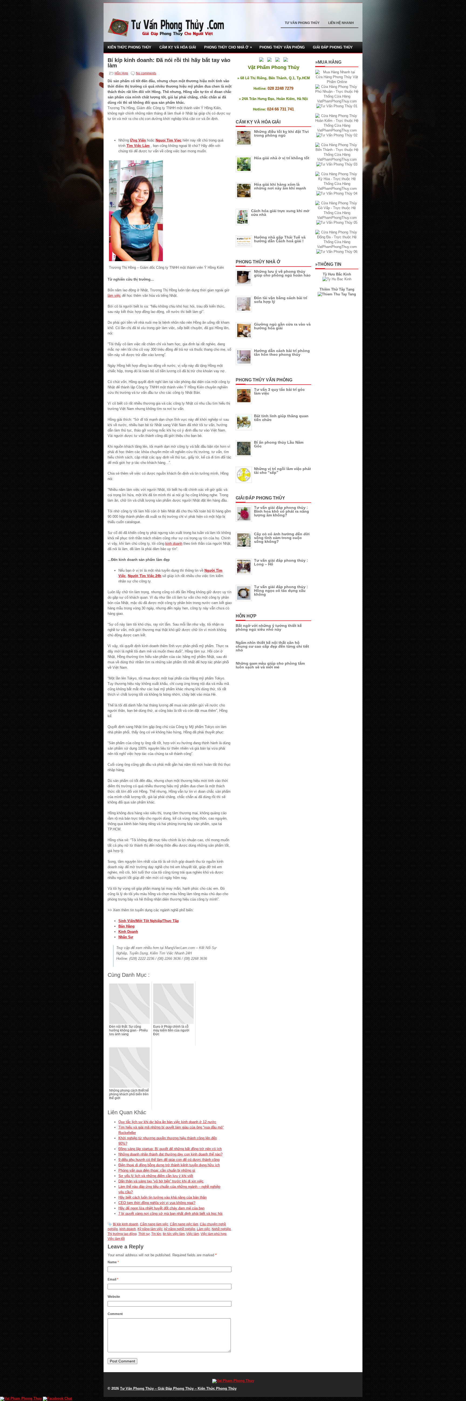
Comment (115, 1314)
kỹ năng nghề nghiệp (179, 1229)
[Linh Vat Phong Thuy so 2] (337, 294)
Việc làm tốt (116, 1239)
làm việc (114, 296)
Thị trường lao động (122, 1234)
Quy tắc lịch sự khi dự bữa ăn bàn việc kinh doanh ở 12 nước (167, 1122)
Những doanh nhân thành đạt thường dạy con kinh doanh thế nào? (170, 1154)
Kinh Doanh (128, 932)
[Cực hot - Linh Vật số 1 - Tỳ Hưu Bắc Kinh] (337, 279)
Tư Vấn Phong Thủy (302, 23)
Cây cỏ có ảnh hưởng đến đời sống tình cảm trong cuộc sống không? (282, 538)
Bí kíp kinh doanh (125, 1224)
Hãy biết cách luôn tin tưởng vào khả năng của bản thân (162, 1197)
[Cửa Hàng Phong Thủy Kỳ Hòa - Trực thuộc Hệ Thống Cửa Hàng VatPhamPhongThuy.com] (336, 189)
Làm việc (203, 1229)
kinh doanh (173, 543)
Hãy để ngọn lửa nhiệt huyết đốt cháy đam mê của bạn (161, 1208)
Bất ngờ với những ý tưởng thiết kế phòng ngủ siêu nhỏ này (269, 627)
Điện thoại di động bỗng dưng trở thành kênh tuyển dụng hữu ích (169, 1165)
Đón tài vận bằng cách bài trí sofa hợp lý (280, 300)
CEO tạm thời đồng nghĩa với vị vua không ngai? (156, 1203)
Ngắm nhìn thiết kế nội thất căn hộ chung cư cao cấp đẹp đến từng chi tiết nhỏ (272, 646)
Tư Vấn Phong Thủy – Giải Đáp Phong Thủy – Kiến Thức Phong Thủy (178, 1388)
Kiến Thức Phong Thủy (129, 47)
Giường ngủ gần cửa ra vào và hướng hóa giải (282, 326)
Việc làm (192, 1234)
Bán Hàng (126, 926)
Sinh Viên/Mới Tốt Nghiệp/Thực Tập (148, 921)
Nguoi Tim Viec (168, 140)
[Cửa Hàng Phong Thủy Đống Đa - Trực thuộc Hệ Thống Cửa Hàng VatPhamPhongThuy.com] (336, 247)
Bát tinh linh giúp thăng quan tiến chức (281, 418)
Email (113, 1279)
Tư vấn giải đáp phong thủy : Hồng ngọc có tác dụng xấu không (281, 590)
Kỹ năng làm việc (150, 1229)
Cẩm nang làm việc (154, 1224)
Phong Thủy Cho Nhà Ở (228, 47)
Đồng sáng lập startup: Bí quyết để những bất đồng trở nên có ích (170, 1149)
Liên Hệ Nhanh (341, 23)
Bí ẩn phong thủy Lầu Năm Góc (278, 444)
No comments (146, 73)
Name (113, 1262)
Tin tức (156, 1234)
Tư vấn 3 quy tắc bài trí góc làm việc (279, 391)
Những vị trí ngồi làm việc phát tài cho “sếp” (282, 471)
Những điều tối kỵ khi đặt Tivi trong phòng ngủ (281, 133)
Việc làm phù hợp (214, 1234)
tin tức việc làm (174, 1234)
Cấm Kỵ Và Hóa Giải (177, 47)
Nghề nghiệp (221, 1229)
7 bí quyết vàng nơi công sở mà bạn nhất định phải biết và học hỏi (170, 1214)
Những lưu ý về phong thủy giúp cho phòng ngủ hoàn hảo (282, 273)
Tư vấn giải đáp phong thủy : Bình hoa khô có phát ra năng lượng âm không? (281, 511)
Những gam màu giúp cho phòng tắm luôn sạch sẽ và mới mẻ (270, 665)
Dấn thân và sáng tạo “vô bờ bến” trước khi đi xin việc (161, 1181)
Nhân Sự (125, 937)
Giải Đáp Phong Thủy (333, 47)
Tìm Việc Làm (138, 146)
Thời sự (144, 1234)
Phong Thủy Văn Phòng (282, 47)
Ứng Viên (138, 140)
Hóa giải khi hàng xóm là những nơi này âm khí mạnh (280, 186)
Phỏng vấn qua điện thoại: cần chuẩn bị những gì (156, 1170)
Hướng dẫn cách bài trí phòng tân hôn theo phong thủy (282, 352)
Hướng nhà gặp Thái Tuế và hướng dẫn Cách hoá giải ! (280, 239)
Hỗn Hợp (121, 73)
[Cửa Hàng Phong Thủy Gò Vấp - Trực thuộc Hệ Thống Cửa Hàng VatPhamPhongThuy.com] (336, 218)
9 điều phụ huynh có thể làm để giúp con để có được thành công (169, 1160)
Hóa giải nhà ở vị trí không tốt (281, 158)
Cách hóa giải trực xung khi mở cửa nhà (280, 213)
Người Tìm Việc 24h (144, 576)
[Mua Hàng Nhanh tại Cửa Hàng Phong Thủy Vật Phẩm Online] (336, 82)
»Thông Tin (328, 264)
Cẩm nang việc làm (184, 1224)
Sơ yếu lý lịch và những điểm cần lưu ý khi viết (155, 1176)
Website (114, 1297)
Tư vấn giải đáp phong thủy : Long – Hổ (281, 562)
